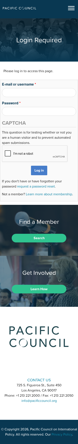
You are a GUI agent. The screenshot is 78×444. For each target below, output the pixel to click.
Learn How (39, 289)
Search (39, 238)
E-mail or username (19, 84)
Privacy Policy (62, 434)
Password (11, 102)
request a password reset (36, 186)
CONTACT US (39, 380)
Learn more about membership (49, 194)
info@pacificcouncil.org (39, 401)
